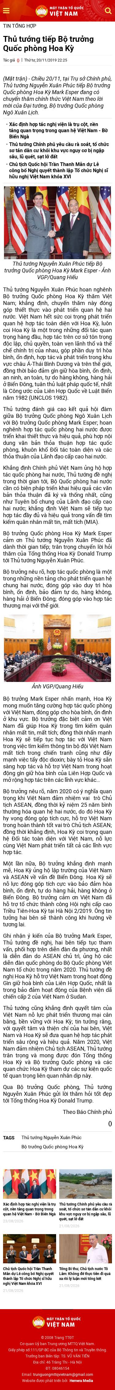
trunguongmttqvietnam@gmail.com (63, 1374)
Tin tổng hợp (19, 26)
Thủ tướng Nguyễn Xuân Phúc (51, 1137)
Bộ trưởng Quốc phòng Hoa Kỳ (52, 1147)
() (18, 60)
